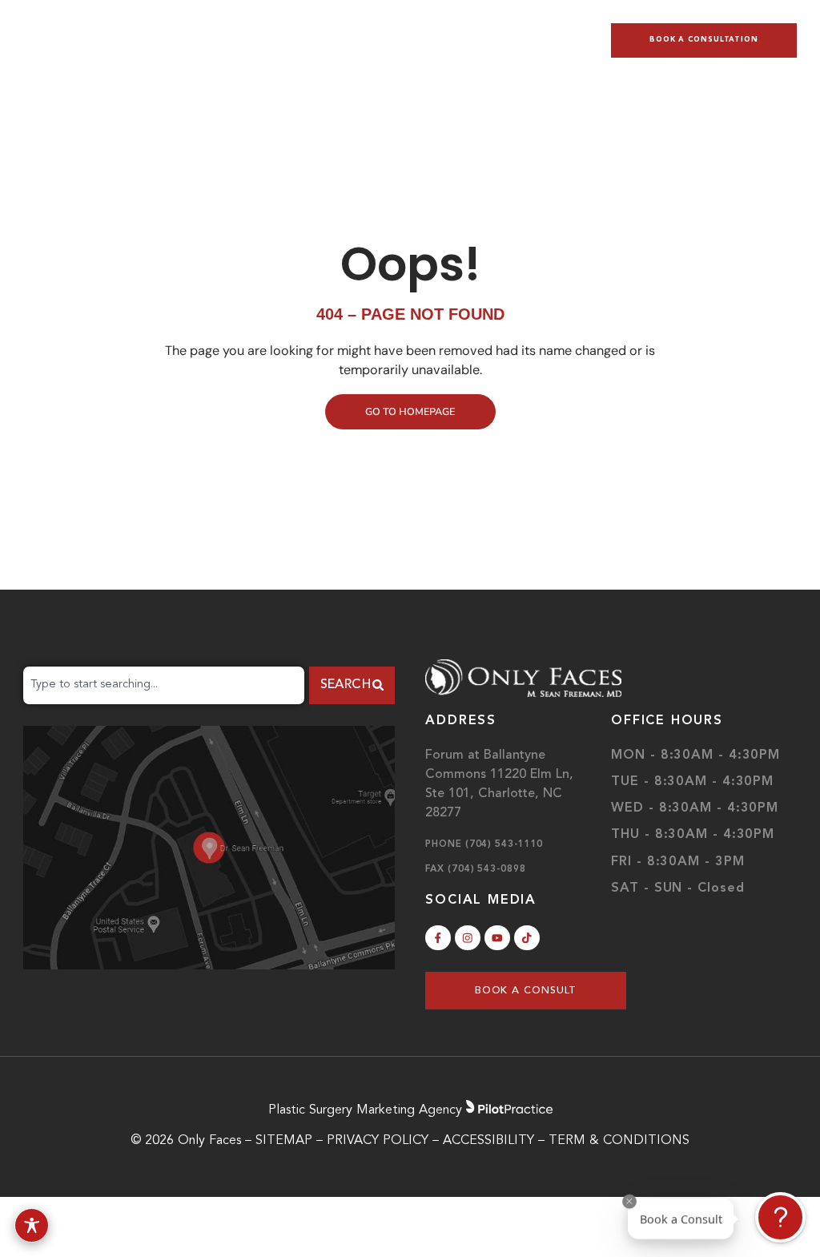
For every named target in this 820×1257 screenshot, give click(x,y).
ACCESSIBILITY (488, 1140)
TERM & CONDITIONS (619, 1140)
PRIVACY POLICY (379, 1140)
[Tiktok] (527, 938)
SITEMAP (283, 1140)
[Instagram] (467, 938)
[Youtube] (497, 938)
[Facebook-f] (438, 938)
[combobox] (163, 685)
